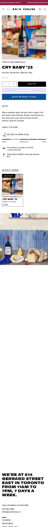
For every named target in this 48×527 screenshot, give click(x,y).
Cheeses (6, 520)
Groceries (7, 523)
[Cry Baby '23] (12, 184)
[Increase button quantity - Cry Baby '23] (14, 84)
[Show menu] (3, 9)
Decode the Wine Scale (18, 134)
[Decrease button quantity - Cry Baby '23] (5, 84)
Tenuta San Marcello (13, 62)
